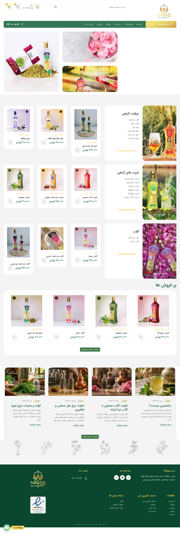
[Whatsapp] (128, 477)
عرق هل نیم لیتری (89, 146)
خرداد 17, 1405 (27, 401)
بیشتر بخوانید (165, 424)
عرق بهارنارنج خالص (55, 138)
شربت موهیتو (24, 197)
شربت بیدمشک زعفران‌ (54, 197)
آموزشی (167, 401)
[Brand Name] (162, 448)
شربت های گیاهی (90, 193)
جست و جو (55, 7)
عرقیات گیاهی (92, 142)
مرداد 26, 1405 (157, 401)
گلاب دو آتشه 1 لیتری (54, 256)
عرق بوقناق (25, 138)
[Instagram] (116, 477)
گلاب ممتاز (93, 256)
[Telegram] (122, 477)
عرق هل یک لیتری (34, 333)
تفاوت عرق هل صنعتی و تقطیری (69, 407)
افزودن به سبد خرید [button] (77, 150)
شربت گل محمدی (89, 197)
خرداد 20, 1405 (70, 401)
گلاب (95, 252)
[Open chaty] (7, 527)
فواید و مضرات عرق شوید (26, 405)
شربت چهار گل (163, 333)
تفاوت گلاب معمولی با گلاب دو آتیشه (115, 407)
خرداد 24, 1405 (114, 401)
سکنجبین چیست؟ (160, 405)
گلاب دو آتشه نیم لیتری (20, 263)
